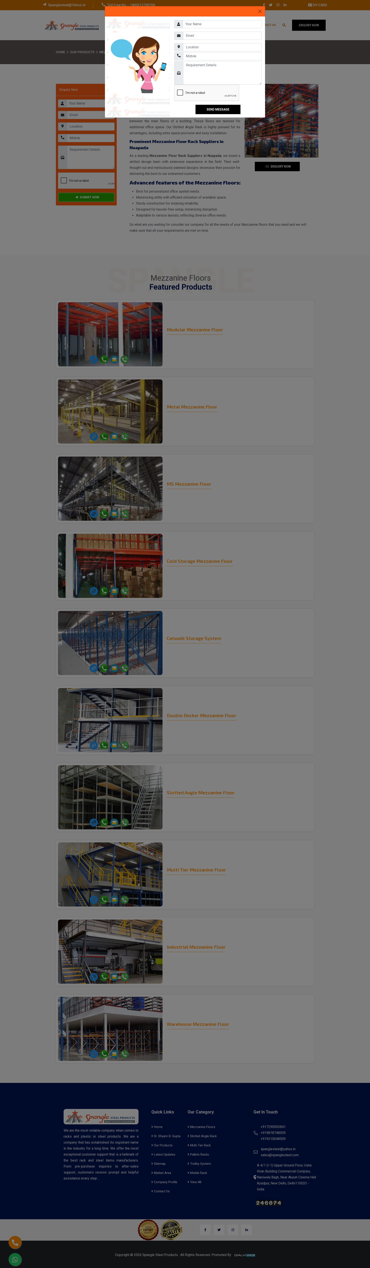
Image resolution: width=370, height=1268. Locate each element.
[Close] (260, 11)
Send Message (218, 109)
